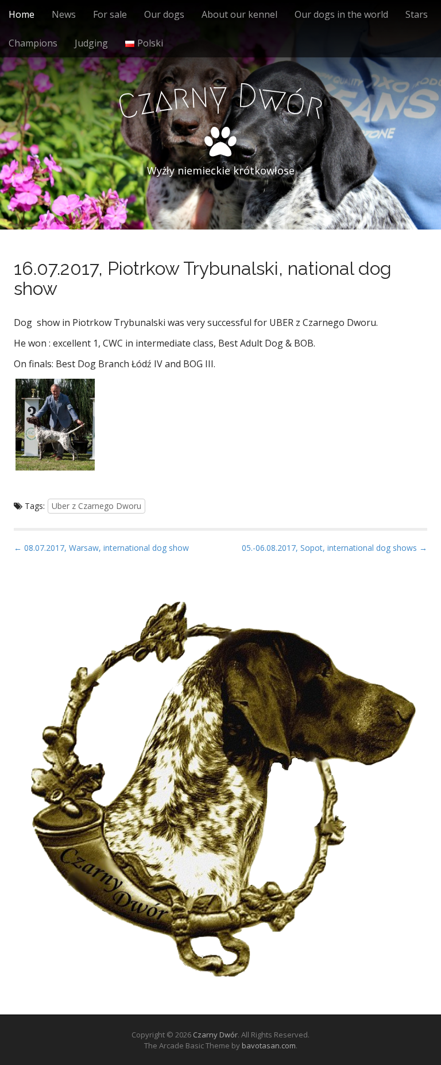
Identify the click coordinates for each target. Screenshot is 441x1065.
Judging (91, 43)
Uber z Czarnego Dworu (96, 505)
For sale (110, 14)
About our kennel (239, 14)
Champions (33, 43)
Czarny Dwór (215, 1034)
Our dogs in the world (341, 14)
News (64, 14)
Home (21, 14)
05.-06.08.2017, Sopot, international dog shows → (334, 547)
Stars (416, 14)
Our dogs (164, 14)
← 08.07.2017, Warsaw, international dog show (101, 547)
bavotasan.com (269, 1045)
